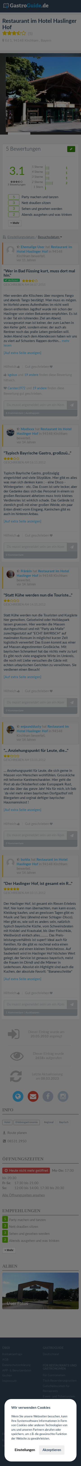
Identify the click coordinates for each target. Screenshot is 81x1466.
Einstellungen (25, 1450)
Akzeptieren (52, 1450)
